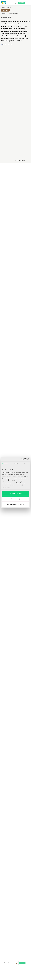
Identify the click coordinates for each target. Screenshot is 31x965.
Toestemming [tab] (6, 463)
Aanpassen (14, 499)
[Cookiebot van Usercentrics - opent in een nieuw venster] (22, 459)
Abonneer (21, 2)
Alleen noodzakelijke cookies (15, 504)
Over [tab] (25, 463)
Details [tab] (16, 463)
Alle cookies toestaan (15, 493)
